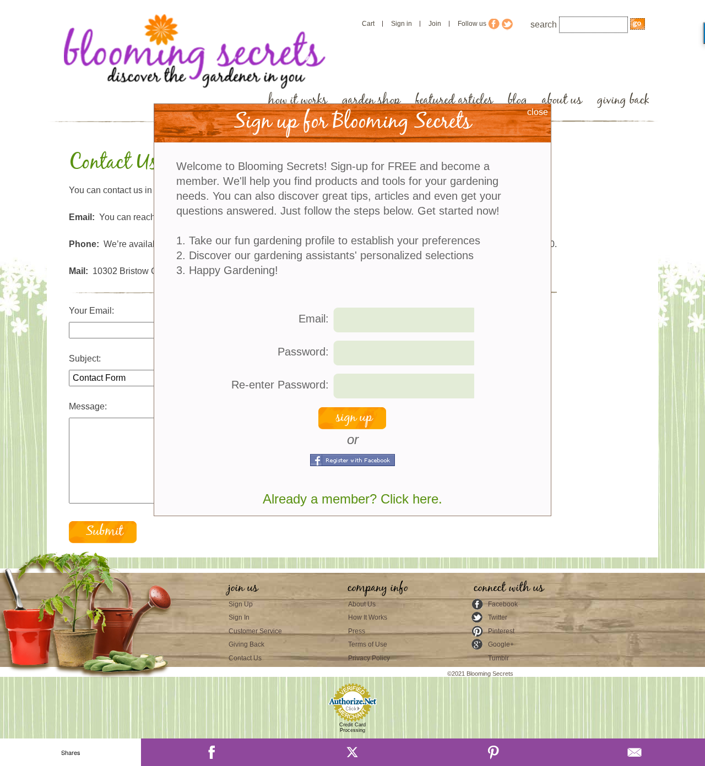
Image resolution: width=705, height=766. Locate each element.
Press (356, 631)
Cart (368, 24)
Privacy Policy (369, 658)
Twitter (497, 617)
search (543, 24)
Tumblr (498, 658)
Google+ (501, 644)
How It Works (367, 617)
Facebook (503, 604)
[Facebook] (211, 752)
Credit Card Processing (352, 727)
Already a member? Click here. (352, 498)
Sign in (401, 24)
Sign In (239, 617)
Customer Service (255, 631)
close (537, 112)
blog (517, 100)
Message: (88, 406)
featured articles (454, 100)
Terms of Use (367, 644)
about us (562, 100)
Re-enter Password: (280, 385)
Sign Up (241, 604)
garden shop (371, 100)
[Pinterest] (493, 752)
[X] (352, 752)
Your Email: (91, 310)
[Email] (634, 752)
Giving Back (246, 644)
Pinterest (501, 631)
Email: (314, 319)
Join (435, 24)
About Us (362, 604)
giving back (623, 100)
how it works (297, 100)
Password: (303, 352)
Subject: (85, 358)
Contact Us (245, 658)
